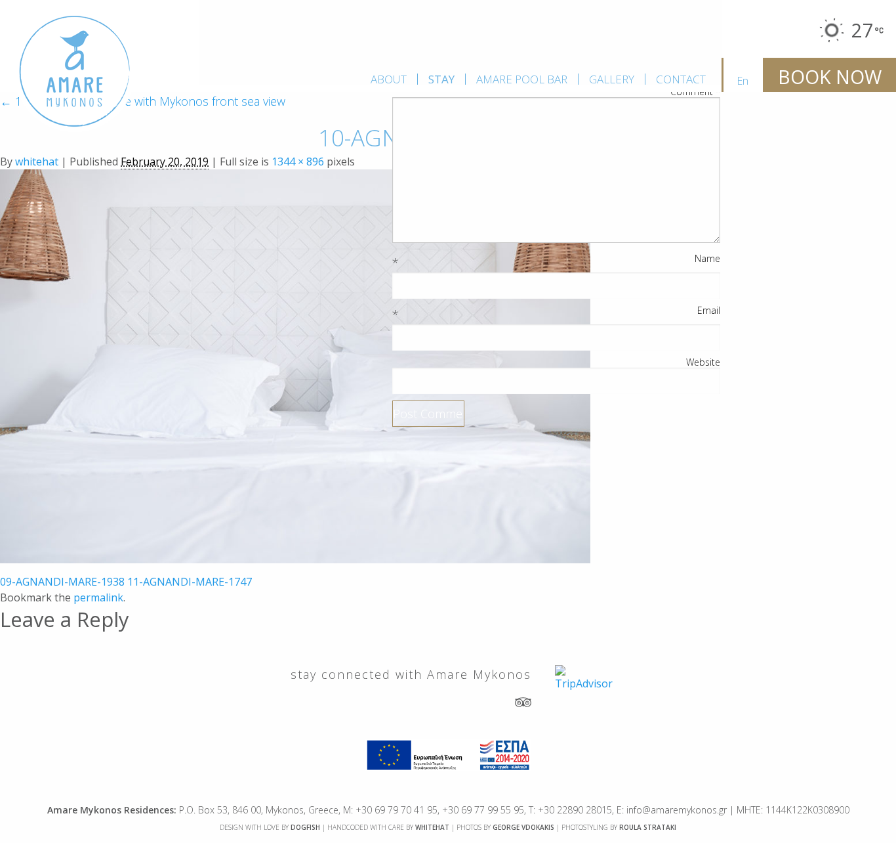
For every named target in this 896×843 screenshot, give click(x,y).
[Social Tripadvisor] (523, 701)
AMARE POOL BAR (521, 79)
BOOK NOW (830, 76)
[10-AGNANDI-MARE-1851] (295, 365)
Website (703, 362)
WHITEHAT (432, 827)
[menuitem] (388, 79)
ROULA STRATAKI (647, 827)
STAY (441, 79)
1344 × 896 (298, 161)
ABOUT (389, 79)
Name (707, 258)
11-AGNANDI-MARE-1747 (189, 581)
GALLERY (611, 79)
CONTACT (681, 79)
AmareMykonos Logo (75, 72)
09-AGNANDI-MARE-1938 (62, 581)
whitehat (36, 161)
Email (708, 310)
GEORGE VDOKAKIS (523, 827)
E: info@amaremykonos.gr (672, 810)
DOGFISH (305, 827)
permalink (98, 597)
